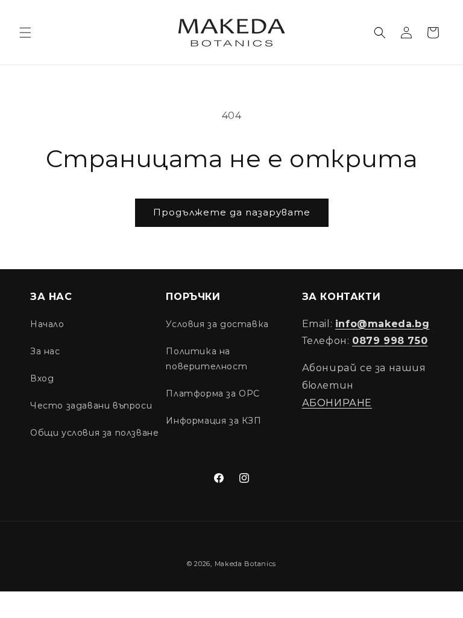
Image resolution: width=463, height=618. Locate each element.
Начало (47, 324)
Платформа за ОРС (213, 393)
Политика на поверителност (206, 359)
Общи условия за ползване (94, 432)
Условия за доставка (217, 324)
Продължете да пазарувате (231, 212)
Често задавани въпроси (91, 405)
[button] (25, 32)
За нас (45, 351)
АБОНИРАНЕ (337, 403)
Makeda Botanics (246, 563)
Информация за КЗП (213, 420)
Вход (42, 378)
